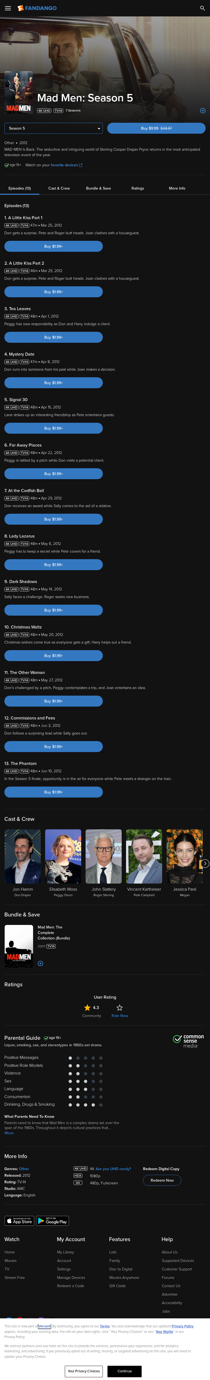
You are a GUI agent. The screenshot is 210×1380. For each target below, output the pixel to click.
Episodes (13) (19, 188)
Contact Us (171, 1286)
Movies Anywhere (124, 1277)
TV (7, 1269)
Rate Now (120, 1015)
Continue (125, 1371)
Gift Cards (117, 1286)
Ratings (138, 188)
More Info (177, 188)
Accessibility (172, 1303)
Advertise (169, 1294)
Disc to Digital (120, 1269)
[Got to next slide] (205, 863)
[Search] (202, 8)
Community (91, 1015)
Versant (45, 1326)
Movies (10, 1260)
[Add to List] (203, 110)
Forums (168, 1277)
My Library (65, 1252)
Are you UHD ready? (113, 1169)
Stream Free (15, 1277)
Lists (112, 1252)
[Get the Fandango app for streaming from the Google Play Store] (52, 1220)
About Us (169, 1252)
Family (114, 1260)
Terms (105, 1326)
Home (10, 1252)
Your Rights (164, 1332)
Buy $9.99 (166, 128)
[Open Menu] (8, 8)
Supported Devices (178, 1260)
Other (24, 1169)
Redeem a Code (70, 1286)
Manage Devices (71, 1277)
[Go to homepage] (37, 8)
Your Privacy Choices (84, 1371)
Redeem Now (162, 1180)
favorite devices (64, 165)
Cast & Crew (59, 188)
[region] (105, 1349)
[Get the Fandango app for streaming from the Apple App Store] (19, 1220)
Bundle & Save (98, 188)
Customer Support (177, 1269)
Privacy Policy (183, 1326)
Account (64, 1260)
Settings (64, 1269)
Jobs (166, 1311)
